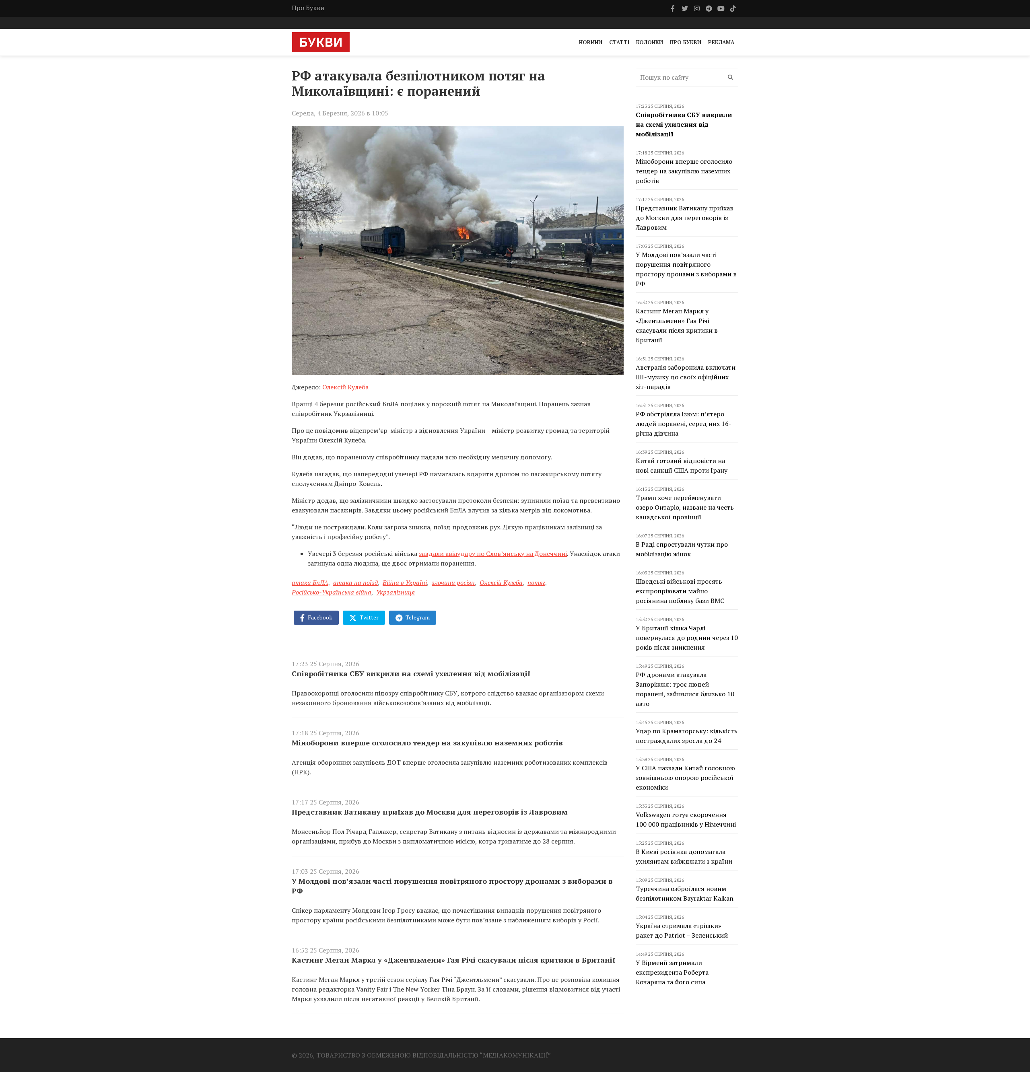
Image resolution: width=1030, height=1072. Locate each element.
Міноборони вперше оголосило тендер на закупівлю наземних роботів (427, 742)
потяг (536, 582)
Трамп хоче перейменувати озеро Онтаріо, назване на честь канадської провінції (685, 507)
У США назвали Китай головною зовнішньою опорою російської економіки (685, 777)
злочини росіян (453, 582)
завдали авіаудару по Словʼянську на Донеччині (493, 553)
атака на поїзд (355, 582)
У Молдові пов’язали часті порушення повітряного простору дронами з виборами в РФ (452, 885)
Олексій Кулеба (345, 387)
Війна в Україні (405, 582)
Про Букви (308, 7)
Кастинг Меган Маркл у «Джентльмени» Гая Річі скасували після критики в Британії (453, 960)
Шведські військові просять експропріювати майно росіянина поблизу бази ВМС (680, 591)
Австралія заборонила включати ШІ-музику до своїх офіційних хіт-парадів (685, 377)
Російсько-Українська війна (331, 592)
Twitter (368, 617)
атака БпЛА (310, 582)
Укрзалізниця (395, 592)
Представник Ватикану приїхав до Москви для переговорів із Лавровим (430, 812)
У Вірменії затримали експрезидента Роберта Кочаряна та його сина (672, 972)
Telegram (417, 617)
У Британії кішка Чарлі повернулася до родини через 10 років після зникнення (687, 637)
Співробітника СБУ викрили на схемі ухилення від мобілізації (411, 673)
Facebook (319, 617)
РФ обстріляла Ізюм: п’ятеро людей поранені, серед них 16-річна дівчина (683, 423)
